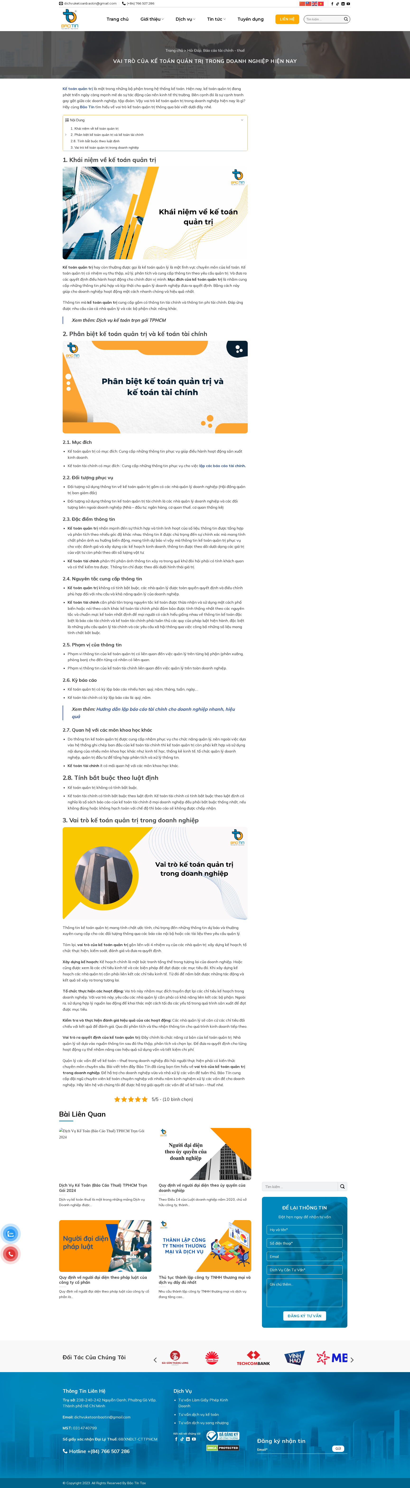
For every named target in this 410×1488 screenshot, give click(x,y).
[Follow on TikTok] (337, 4)
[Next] (351, 1360)
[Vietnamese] (321, 3)
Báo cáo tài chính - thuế (224, 50)
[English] (315, 3)
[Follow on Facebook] (332, 4)
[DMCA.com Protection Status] (222, 1447)
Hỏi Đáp (194, 50)
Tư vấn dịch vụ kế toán (198, 1414)
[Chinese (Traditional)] (309, 3)
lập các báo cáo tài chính (222, 465)
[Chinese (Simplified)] (302, 3)
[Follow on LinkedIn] (343, 4)
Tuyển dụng (251, 19)
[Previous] (155, 1360)
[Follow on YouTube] (348, 4)
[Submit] (346, 19)
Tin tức (214, 19)
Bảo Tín (87, 106)
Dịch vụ (184, 19)
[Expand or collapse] (242, 120)
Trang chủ (118, 19)
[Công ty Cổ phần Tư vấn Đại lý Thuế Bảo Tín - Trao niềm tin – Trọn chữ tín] (79, 19)
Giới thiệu (150, 19)
